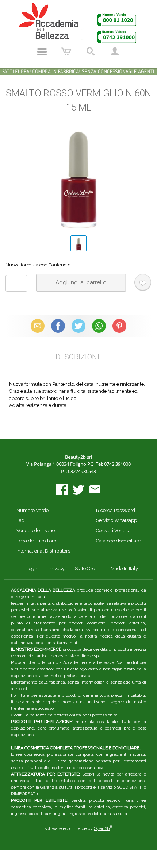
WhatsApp (99, 325)
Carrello (66, 52)
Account (115, 52)
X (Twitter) (78, 325)
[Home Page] (78, 23)
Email (37, 325)
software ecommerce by (78, 828)
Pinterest (119, 325)
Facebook (58, 325)
